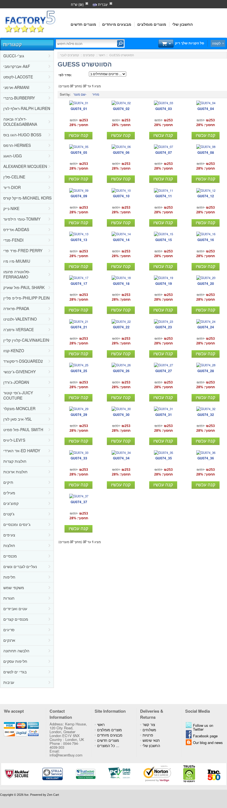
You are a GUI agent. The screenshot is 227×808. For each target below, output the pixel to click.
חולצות (9, 545)
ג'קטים (8, 513)
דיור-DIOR (12, 187)
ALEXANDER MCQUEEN (25, 166)
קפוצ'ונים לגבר (69, 55)
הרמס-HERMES (17, 145)
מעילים (9, 492)
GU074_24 (205, 326)
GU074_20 (205, 283)
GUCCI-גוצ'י (13, 55)
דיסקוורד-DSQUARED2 (23, 361)
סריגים (8, 629)
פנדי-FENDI (13, 240)
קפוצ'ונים (11, 503)
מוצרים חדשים (83, 24)
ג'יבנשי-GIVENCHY (19, 371)
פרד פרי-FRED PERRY (22, 250)
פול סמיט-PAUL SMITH (23, 429)
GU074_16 (205, 239)
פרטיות (148, 735)
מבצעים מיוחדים (116, 24)
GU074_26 (121, 370)
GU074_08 (205, 152)
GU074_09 (79, 195)
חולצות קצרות (14, 461)
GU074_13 (79, 239)
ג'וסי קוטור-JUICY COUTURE (18, 395)
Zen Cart (53, 794)
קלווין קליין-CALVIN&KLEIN (26, 340)
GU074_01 (79, 108)
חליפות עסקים (15, 661)
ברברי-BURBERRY (19, 98)
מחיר (95, 94)
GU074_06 (121, 152)
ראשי (102, 55)
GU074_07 (163, 152)
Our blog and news (208, 742)
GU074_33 (79, 458)
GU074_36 (205, 458)
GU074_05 (79, 152)
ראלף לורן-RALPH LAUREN (26, 108)
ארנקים (9, 640)
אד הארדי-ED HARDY (21, 450)
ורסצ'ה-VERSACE (18, 329)
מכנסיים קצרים (15, 619)
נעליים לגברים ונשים (20, 566)
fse (26, 794)
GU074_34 (121, 458)
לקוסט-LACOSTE (18, 77)
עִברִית (102, 4)
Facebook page (205, 735)
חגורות (8, 598)
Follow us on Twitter (203, 727)
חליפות (9, 577)
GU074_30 (121, 414)
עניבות (8, 682)
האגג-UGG (12, 155)
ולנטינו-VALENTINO (20, 319)
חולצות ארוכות (15, 471)
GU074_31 (163, 414)
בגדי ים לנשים (15, 671)
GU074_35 (163, 458)
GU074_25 (79, 370)
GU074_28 (205, 370)
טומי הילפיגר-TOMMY (21, 219)
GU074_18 (121, 283)
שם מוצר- (80, 94)
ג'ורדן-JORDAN (16, 382)
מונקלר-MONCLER (19, 408)
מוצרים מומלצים (151, 24)
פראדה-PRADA (16, 308)
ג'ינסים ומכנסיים (16, 524)
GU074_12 (205, 195)
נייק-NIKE (11, 208)
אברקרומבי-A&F (16, 66)
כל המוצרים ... (108, 745)
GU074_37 (79, 501)
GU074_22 (121, 326)
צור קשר (149, 724)
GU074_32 (205, 414)
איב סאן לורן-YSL (17, 419)
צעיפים (9, 535)
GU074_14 (121, 239)
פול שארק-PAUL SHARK (24, 287)
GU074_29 (79, 414)
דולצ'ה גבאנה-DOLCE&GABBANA (20, 121)
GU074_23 (163, 326)
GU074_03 (163, 108)
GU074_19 (163, 283)
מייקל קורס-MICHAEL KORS (27, 198)
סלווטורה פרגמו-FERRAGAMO (16, 274)
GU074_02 (121, 108)
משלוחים (149, 729)
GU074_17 (79, 283)
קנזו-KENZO (13, 350)
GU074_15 (163, 239)
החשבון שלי (182, 24)
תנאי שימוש (151, 740)
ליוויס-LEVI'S (14, 440)
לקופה (216, 43)
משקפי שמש (13, 587)
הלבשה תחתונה (16, 650)
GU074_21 (79, 326)
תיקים (8, 482)
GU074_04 (205, 108)
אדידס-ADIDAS (16, 229)
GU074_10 (121, 195)
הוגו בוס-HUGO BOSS (22, 134)
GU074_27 (163, 370)
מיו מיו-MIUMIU (16, 261)
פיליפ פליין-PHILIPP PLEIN (26, 298)
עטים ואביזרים (15, 608)
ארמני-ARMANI (16, 87)
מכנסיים (10, 556)
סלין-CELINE (14, 177)
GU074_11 (163, 195)
